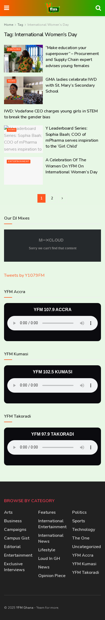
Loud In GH (49, 558)
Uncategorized (86, 547)
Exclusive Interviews (14, 567)
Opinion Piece (51, 576)
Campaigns (15, 530)
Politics (79, 512)
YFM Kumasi (84, 564)
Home (8, 25)
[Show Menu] (6, 8)
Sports (78, 521)
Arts (8, 512)
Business (13, 521)
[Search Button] (98, 8)
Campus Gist (16, 538)
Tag (20, 25)
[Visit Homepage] (52, 8)
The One (80, 538)
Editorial (12, 547)
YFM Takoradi (85, 572)
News (11, 80)
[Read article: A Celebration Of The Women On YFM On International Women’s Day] (23, 171)
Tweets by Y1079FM (24, 275)
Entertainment (18, 161)
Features (14, 49)
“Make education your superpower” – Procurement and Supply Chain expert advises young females (72, 57)
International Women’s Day (48, 25)
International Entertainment (52, 524)
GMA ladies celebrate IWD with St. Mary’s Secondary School (71, 85)
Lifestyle (46, 550)
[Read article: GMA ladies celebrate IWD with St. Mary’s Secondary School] (23, 90)
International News (51, 538)
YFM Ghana (24, 608)
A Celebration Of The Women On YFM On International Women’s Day (71, 166)
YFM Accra (82, 555)
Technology (83, 530)
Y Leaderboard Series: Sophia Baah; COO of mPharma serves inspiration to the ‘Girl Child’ (72, 137)
